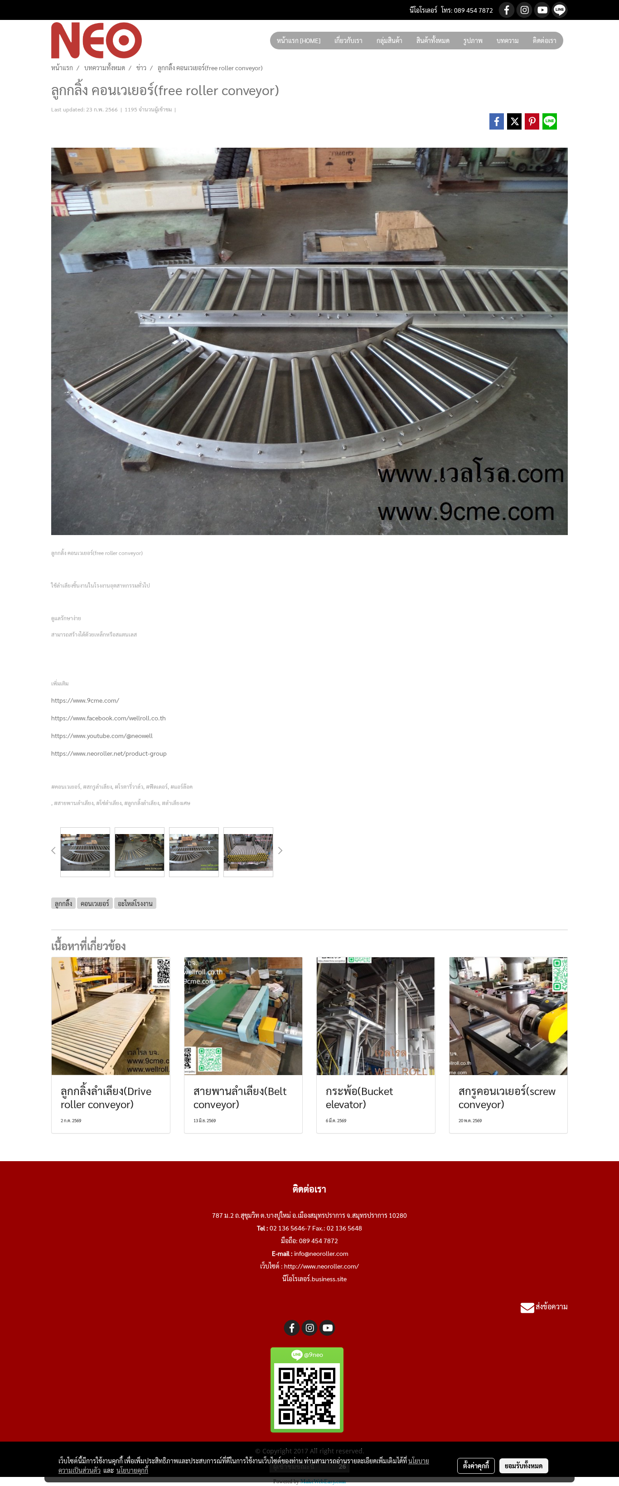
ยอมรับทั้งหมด (524, 1466)
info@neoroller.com (321, 1253)
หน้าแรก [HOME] (298, 40)
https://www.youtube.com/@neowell (102, 735)
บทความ (508, 40)
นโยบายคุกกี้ (132, 1470)
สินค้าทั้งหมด (433, 40)
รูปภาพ (473, 40)
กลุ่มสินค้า (389, 40)
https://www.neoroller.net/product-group (109, 753)
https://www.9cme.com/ (85, 700)
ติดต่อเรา (544, 40)
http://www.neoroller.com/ (321, 1266)
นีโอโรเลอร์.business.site (314, 1278)
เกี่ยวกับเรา (348, 40)
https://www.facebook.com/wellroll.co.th (108, 718)
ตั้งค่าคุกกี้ (476, 1466)
